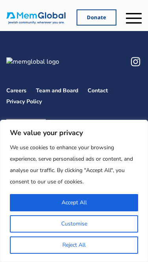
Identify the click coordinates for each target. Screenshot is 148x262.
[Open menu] (134, 18)
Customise (74, 223)
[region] (74, 191)
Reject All (74, 245)
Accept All (74, 202)
